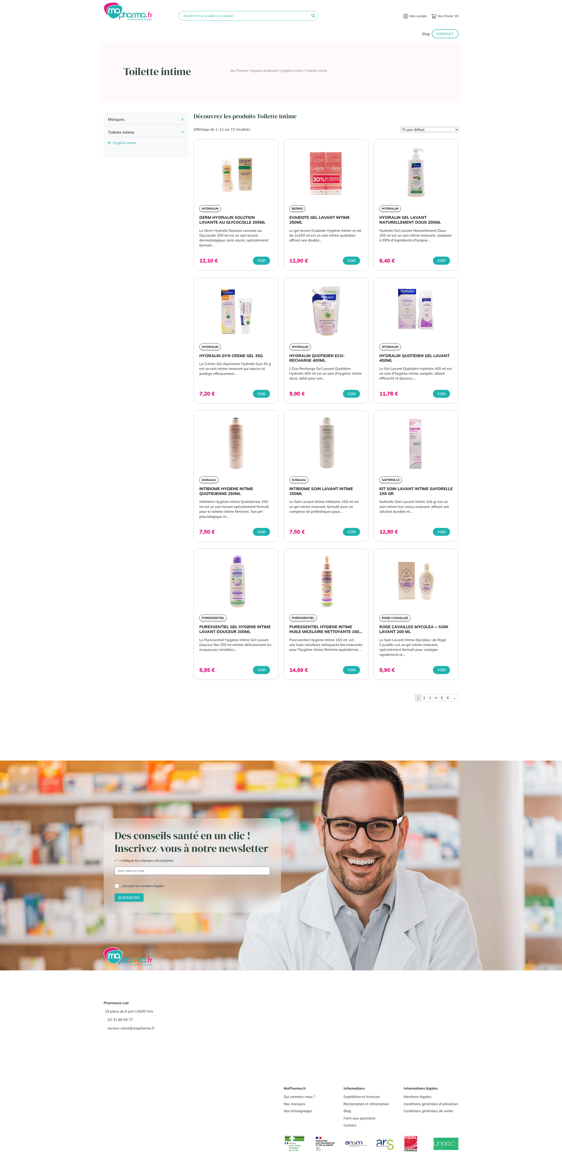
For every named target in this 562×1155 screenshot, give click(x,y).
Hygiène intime (291, 70)
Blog (426, 34)
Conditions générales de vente (428, 1111)
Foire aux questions (359, 1118)
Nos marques (294, 1104)
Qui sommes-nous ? (299, 1096)
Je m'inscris (129, 897)
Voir (261, 260)
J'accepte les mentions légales (143, 886)
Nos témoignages (298, 1111)
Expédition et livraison (362, 1096)
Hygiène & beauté (264, 70)
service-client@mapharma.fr (131, 1028)
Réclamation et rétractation (366, 1104)
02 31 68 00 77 (120, 1019)
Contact (445, 34)
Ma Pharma (239, 70)
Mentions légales (417, 1096)
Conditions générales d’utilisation (431, 1104)
